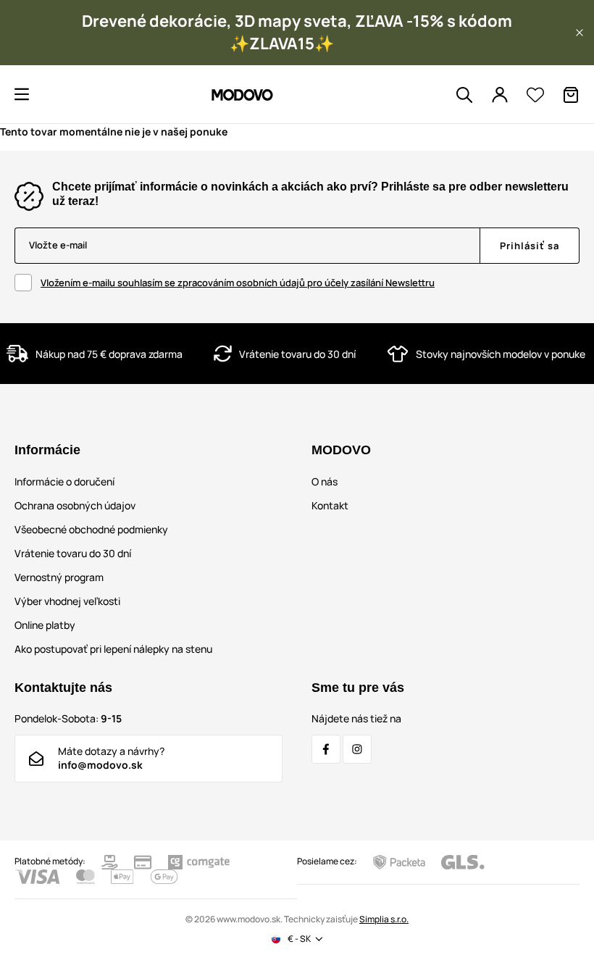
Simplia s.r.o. (384, 919)
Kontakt (329, 505)
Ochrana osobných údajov (74, 505)
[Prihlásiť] (500, 95)
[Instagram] (357, 749)
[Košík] (571, 95)
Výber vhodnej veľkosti (67, 601)
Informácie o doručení (64, 481)
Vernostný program (59, 577)
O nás (324, 481)
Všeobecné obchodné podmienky (91, 529)
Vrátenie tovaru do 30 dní (72, 553)
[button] (579, 32)
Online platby (44, 625)
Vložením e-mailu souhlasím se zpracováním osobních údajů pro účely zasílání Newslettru (238, 282)
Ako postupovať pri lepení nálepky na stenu (113, 649)
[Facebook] (325, 749)
